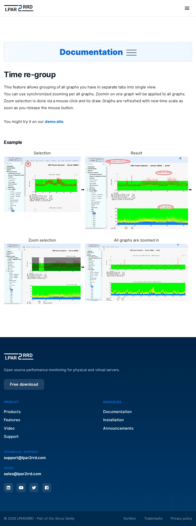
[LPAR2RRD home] (19, 8)
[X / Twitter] (34, 487)
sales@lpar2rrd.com (22, 473)
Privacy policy (181, 518)
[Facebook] (46, 487)
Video (9, 428)
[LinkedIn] (8, 487)
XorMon (130, 518)
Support (11, 436)
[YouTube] (21, 487)
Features (12, 419)
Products (12, 411)
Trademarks (153, 518)
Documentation (92, 52)
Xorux (59, 518)
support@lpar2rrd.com (25, 457)
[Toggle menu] (187, 8)
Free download (24, 384)
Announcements (118, 428)
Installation (113, 419)
